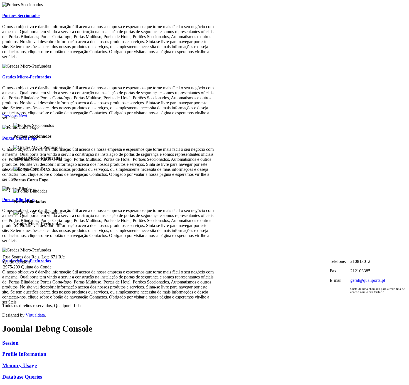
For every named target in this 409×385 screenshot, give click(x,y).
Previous (10, 115)
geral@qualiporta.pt (367, 280)
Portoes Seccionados (21, 15)
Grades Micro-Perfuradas (26, 77)
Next (23, 115)
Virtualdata (35, 315)
